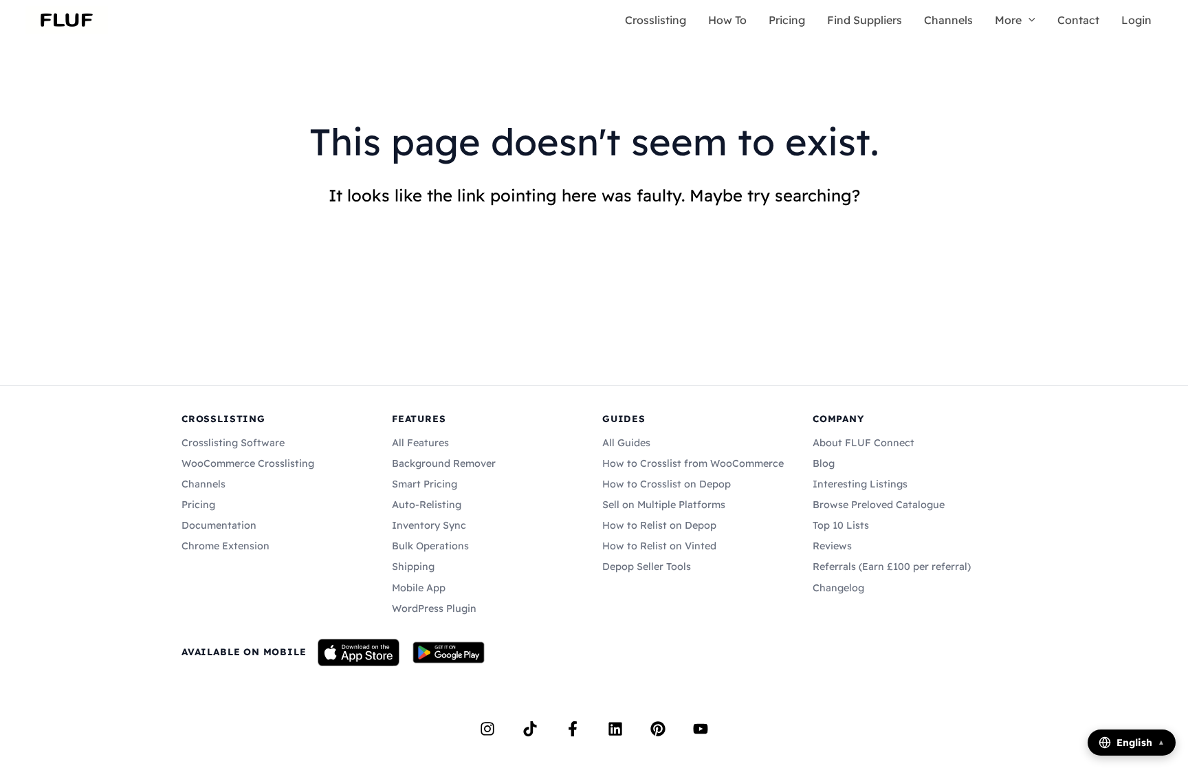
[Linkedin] (615, 728)
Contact (1078, 20)
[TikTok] (530, 728)
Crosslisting (655, 20)
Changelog (838, 588)
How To (727, 20)
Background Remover (444, 463)
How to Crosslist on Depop (666, 484)
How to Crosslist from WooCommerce (693, 463)
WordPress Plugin (434, 608)
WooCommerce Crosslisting (248, 463)
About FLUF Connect (863, 443)
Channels (948, 20)
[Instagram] (487, 728)
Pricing (787, 20)
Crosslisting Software (233, 443)
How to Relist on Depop (659, 525)
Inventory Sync (429, 525)
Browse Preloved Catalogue (879, 504)
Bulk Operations (430, 546)
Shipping (413, 566)
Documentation (219, 525)
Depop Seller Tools (646, 566)
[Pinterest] (658, 728)
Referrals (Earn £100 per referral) (892, 566)
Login (1136, 20)
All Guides (626, 443)
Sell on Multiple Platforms (663, 504)
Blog (824, 463)
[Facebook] (572, 728)
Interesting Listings (860, 484)
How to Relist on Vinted (659, 546)
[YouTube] (700, 728)
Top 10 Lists (841, 525)
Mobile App (419, 588)
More (1008, 20)
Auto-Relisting (426, 504)
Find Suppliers (864, 20)
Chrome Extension (226, 546)
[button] (1028, 20)
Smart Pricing (424, 484)
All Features (420, 443)
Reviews (832, 546)
